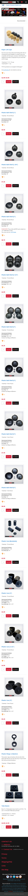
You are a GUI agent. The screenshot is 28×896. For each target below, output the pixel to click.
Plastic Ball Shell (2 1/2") (10, 275)
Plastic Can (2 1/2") (8, 647)
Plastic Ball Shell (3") (9, 327)
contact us (10, 891)
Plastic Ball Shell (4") (9, 380)
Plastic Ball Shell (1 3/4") (10, 164)
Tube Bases (5, 806)
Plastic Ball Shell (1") (9, 112)
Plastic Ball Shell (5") (9, 434)
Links (4, 866)
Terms (4, 858)
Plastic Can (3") (7, 700)
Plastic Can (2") (7, 593)
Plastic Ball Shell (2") (9, 216)
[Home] (9, 2)
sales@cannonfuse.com (18, 849)
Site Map (5, 869)
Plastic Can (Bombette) (9, 541)
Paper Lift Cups (7, 49)
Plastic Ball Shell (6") (9, 487)
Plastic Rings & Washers (10, 754)
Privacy (4, 854)
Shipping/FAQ (7, 862)
